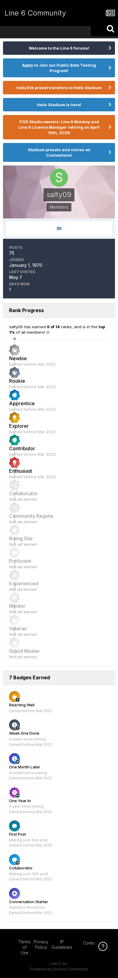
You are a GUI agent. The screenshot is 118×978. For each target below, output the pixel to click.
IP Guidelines (61, 944)
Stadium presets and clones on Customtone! (59, 152)
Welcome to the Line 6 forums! (59, 48)
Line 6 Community (35, 13)
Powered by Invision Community (59, 969)
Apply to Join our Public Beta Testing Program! (59, 68)
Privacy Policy (41, 944)
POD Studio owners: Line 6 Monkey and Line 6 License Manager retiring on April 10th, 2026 (59, 127)
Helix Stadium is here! (59, 104)
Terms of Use (24, 947)
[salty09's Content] (59, 228)
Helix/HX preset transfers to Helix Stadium (59, 87)
